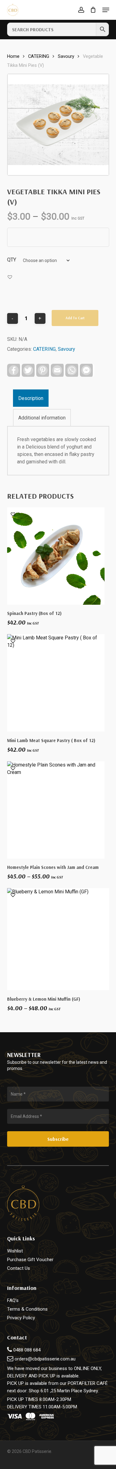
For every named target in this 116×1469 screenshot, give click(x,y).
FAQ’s (13, 1300)
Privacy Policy (21, 1318)
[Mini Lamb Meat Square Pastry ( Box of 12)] (56, 683)
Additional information (42, 418)
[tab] (58, 398)
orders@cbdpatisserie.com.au (45, 1359)
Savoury (66, 56)
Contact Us (18, 1268)
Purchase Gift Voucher (30, 1259)
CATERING (38, 56)
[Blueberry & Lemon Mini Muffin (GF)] (58, 939)
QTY (11, 260)
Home (13, 56)
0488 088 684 (26, 1350)
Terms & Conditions (27, 1309)
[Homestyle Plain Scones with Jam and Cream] (56, 810)
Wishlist (15, 1251)
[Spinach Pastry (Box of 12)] (56, 556)
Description (30, 398)
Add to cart (75, 318)
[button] (105, 10)
